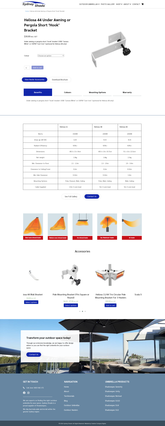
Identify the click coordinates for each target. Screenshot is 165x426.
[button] (34, 79)
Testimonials (69, 396)
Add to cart (37, 67)
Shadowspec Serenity (113, 386)
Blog (66, 400)
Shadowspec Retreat (113, 396)
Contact (136, 4)
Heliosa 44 (98, 127)
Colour (26, 56)
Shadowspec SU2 (112, 410)
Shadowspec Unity (112, 391)
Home (66, 386)
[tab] (38, 92)
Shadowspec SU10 (112, 400)
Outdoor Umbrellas (88, 4)
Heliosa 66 (124, 127)
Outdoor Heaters (71, 410)
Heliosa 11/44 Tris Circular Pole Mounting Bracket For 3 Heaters (82, 296)
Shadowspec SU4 (112, 405)
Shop (118, 4)
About (126, 4)
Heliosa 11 (64, 127)
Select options (42, 305)
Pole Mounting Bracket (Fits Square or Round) (43, 296)
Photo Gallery (108, 4)
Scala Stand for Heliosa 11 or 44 (122, 294)
